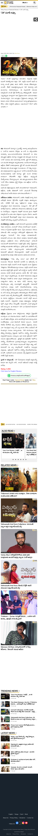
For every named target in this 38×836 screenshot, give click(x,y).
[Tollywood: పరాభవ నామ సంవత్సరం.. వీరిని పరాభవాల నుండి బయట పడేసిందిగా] (19, 480)
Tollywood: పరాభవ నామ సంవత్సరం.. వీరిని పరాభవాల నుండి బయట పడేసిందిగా (19, 495)
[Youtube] (26, 823)
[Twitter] (20, 823)
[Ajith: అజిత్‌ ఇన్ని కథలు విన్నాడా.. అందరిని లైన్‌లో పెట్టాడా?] (5, 754)
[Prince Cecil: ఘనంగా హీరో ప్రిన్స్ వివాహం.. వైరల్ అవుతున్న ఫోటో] (5, 727)
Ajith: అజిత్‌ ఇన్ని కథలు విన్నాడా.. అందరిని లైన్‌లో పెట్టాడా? (22, 752)
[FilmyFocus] (8, 2)
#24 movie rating (10, 424)
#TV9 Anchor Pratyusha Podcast (17, 6)
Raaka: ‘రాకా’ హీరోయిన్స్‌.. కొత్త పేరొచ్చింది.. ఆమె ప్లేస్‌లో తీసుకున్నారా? (23, 737)
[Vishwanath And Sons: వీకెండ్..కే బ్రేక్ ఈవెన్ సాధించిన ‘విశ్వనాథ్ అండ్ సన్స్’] (19, 572)
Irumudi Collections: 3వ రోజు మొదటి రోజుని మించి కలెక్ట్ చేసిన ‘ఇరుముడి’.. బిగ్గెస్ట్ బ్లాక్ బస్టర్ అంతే (23, 711)
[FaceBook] (17, 823)
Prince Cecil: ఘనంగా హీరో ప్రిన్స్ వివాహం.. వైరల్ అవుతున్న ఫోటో (23, 726)
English (11, 814)
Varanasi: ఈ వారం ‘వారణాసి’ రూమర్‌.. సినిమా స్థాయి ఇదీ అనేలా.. (22, 768)
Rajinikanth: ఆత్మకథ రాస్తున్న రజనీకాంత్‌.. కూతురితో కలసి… (22, 745)
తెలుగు (24, 2)
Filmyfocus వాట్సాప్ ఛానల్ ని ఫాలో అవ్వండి (20, 375)
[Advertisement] (19, 34)
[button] (13, 459)
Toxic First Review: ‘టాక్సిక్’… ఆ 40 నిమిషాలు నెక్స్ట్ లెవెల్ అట (12, 451)
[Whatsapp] (6, 56)
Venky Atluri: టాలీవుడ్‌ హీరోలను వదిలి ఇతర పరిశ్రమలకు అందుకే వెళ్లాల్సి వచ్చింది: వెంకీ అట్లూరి (16, 556)
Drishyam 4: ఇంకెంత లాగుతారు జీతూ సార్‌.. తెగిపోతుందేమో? (23, 760)
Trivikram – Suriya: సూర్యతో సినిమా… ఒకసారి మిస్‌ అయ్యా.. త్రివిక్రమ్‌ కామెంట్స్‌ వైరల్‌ (18, 617)
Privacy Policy (14, 817)
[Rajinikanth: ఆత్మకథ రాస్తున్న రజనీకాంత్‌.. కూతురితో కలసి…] (5, 746)
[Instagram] (23, 823)
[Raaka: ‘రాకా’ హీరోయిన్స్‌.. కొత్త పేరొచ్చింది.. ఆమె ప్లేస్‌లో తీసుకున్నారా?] (5, 738)
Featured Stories (13, 9)
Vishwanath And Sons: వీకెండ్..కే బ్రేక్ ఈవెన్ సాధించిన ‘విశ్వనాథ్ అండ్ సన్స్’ (16, 587)
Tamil (21, 814)
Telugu (16, 814)
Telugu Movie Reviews (29, 829)
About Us (5, 817)
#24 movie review (21, 424)
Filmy (33, 380)
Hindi (26, 814)
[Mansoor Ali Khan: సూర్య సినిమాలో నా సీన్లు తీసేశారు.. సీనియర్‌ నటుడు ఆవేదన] (19, 633)
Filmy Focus (4, 9)
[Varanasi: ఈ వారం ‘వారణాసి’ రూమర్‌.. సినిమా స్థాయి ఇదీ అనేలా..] (5, 769)
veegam (22, 832)
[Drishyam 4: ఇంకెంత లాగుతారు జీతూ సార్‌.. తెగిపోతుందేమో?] (5, 761)
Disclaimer (22, 817)
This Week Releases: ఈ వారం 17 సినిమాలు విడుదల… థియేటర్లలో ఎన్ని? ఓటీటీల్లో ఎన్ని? (24, 703)
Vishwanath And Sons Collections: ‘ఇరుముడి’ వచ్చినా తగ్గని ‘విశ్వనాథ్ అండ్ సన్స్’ (17, 525)
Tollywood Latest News (18, 829)
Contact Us (30, 817)
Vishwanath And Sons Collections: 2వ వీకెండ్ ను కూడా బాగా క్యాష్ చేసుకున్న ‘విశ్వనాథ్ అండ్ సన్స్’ (23, 719)
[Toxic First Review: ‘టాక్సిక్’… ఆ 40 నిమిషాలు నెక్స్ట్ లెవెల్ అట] (13, 440)
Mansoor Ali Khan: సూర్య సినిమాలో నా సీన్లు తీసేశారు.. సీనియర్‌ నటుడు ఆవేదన (16, 648)
